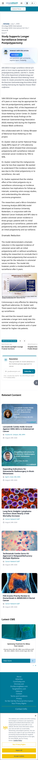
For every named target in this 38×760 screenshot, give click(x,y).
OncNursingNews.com (19, 686)
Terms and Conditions (19, 696)
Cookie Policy (17, 740)
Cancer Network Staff (12, 519)
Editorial (19, 691)
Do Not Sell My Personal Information (19, 701)
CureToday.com (19, 681)
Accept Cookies (19, 756)
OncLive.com (19, 684)
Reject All (19, 750)
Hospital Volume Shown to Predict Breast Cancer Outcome (13, 348)
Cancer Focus (16, 9)
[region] (19, 736)
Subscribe (27, 371)
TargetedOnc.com (19, 689)
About (19, 677)
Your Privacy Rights (19, 703)
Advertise (19, 679)
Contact (19, 694)
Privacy (19, 698)
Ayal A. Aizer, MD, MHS (12, 477)
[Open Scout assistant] (27, 3)
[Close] (35, 716)
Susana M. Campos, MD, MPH (15, 435)
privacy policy (11, 377)
